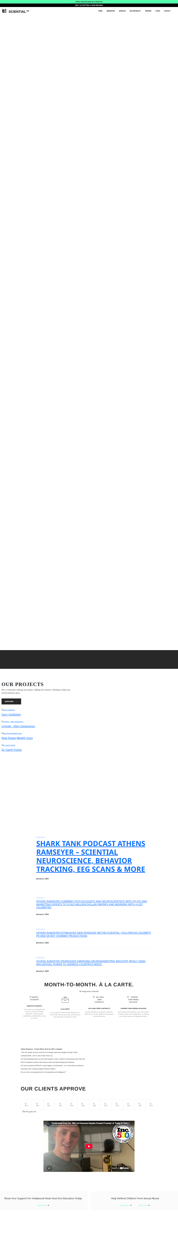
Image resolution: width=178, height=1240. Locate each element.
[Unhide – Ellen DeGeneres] (44, 1120)
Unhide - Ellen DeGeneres (14, 1125)
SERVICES (122, 11)
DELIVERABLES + (135, 11)
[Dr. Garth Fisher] (44, 1142)
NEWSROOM (111, 11)
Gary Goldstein (9, 1114)
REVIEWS (148, 11)
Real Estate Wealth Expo (13, 1136)
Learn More (9, 1101)
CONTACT (167, 11)
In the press (40, 1234)
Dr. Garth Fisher (9, 1146)
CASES (157, 11)
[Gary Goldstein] (44, 1110)
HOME (100, 11)
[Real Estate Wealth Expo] (44, 1131)
